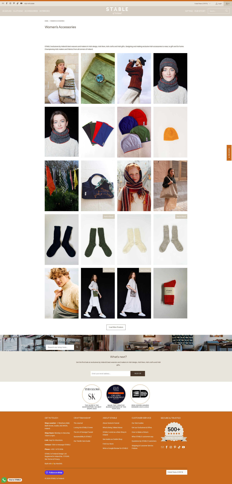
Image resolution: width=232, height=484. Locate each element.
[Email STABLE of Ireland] (3, 3)
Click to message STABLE (61, 445)
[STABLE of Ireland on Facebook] (6, 3)
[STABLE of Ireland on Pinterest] (14, 3)
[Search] (227, 11)
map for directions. (54, 440)
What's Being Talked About (112, 427)
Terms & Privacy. (54, 459)
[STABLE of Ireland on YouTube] (21, 3)
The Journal (78, 423)
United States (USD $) (201, 3)
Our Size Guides (137, 423)
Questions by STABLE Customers (144, 441)
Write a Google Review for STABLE (115, 448)
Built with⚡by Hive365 (53, 464)
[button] (6, 11)
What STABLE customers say (142, 437)
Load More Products (116, 327)
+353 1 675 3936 (29, 3)
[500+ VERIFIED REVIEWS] (174, 441)
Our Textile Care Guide (82, 441)
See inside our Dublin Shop (112, 439)
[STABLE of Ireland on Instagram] (10, 3)
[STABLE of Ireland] (117, 11)
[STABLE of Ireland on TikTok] (17, 3)
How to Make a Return (140, 432)
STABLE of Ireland (57, 478)
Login (220, 3)
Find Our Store (108, 444)
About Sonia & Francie (111, 423)
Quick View (62, 87)
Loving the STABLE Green (83, 427)
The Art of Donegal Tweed (83, 432)
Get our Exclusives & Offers (142, 427)
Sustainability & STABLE (83, 437)
